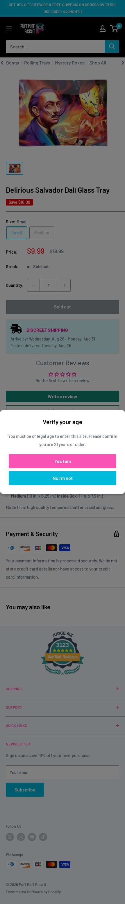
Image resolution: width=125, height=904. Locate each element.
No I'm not (63, 478)
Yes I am (62, 461)
